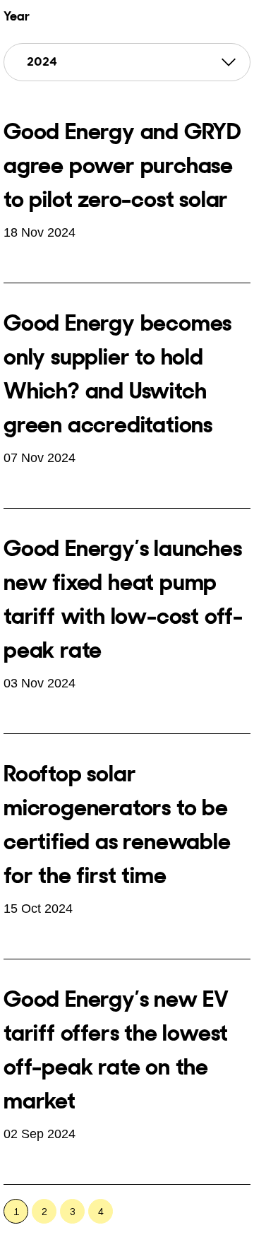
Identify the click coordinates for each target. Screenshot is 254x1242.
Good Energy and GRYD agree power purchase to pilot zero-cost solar (122, 165)
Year (17, 16)
